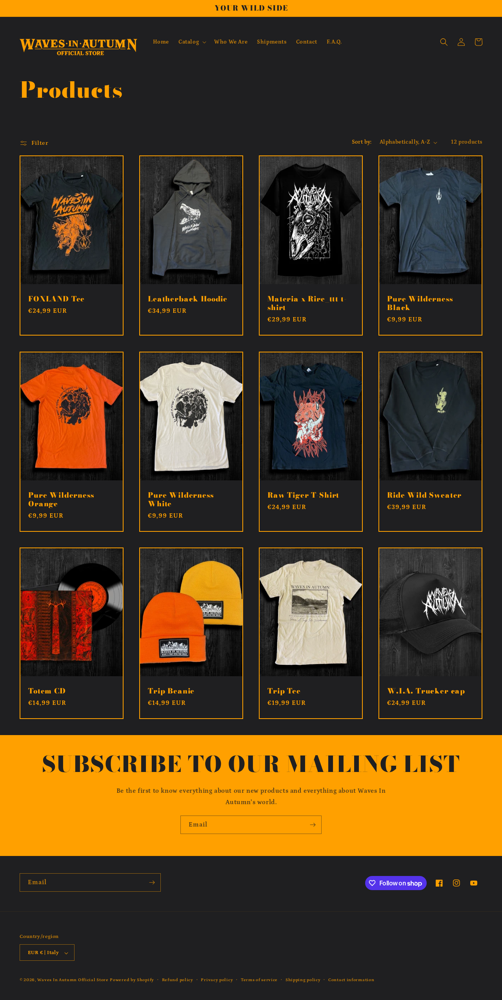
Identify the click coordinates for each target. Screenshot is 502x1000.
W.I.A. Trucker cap (426, 691)
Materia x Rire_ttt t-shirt (307, 303)
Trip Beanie (171, 691)
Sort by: (362, 142)
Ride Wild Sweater (424, 495)
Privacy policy (217, 980)
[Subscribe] (312, 825)
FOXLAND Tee (56, 299)
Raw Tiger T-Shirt (303, 495)
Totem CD (47, 691)
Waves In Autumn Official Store (73, 980)
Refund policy (177, 980)
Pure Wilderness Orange (61, 499)
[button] (191, 42)
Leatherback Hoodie (187, 299)
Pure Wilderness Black (420, 303)
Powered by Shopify (132, 980)
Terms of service (259, 980)
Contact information (351, 980)
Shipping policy (303, 980)
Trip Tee (284, 691)
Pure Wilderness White (181, 499)
